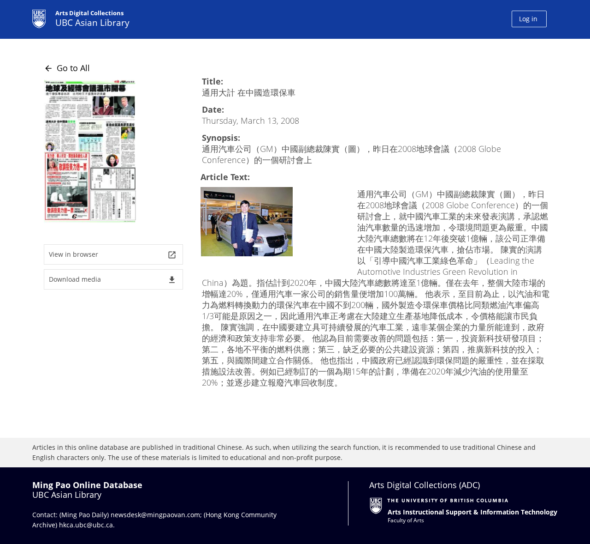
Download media (113, 279)
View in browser (113, 255)
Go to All (67, 67)
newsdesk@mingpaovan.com (155, 514)
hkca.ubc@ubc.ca (86, 524)
